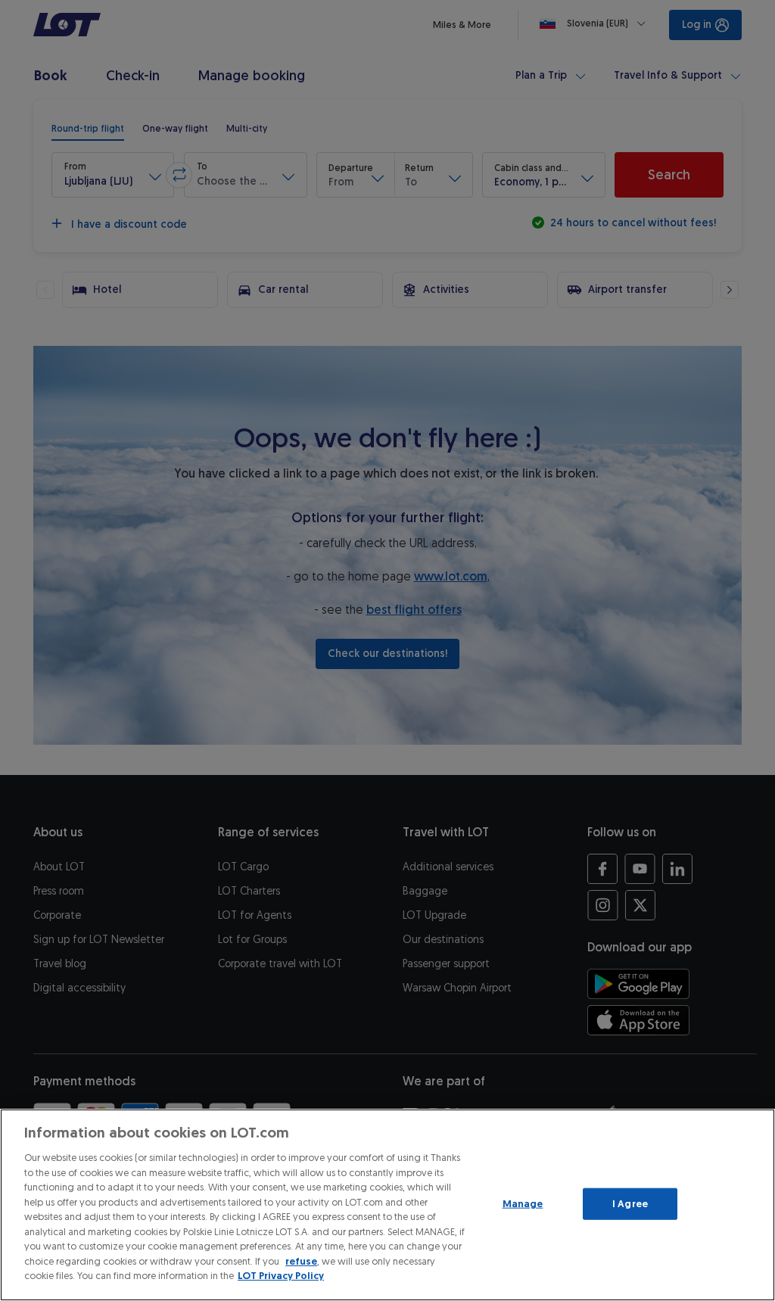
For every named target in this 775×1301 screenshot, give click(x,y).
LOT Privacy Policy (281, 1275)
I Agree (630, 1203)
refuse (301, 1261)
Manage (523, 1203)
